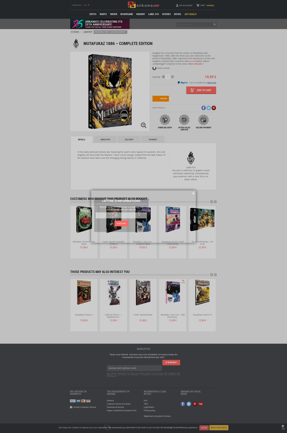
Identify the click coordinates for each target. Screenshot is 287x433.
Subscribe (121, 223)
